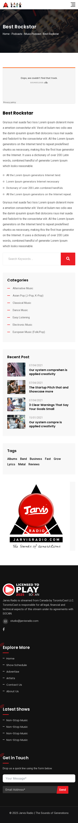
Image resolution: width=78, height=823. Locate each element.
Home (10, 658)
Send (62, 789)
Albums (12, 459)
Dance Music (20, 310)
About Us (12, 691)
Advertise (12, 671)
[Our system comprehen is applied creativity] (16, 369)
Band (23, 459)
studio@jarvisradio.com (24, 620)
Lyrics (11, 464)
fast (48, 459)
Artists (10, 678)
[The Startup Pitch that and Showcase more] (16, 386)
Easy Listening (21, 317)
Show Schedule (16, 665)
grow (57, 459)
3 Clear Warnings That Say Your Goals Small (49, 407)
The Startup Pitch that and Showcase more (48, 390)
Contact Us (14, 685)
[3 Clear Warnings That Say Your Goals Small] (16, 404)
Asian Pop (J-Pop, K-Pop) (28, 295)
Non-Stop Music (17, 720)
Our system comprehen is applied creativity (48, 372)
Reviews (34, 464)
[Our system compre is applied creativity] (16, 421)
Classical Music (22, 303)
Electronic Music (22, 324)
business (36, 459)
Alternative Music (23, 288)
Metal (22, 464)
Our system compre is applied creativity (45, 424)
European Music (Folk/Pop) (29, 332)
